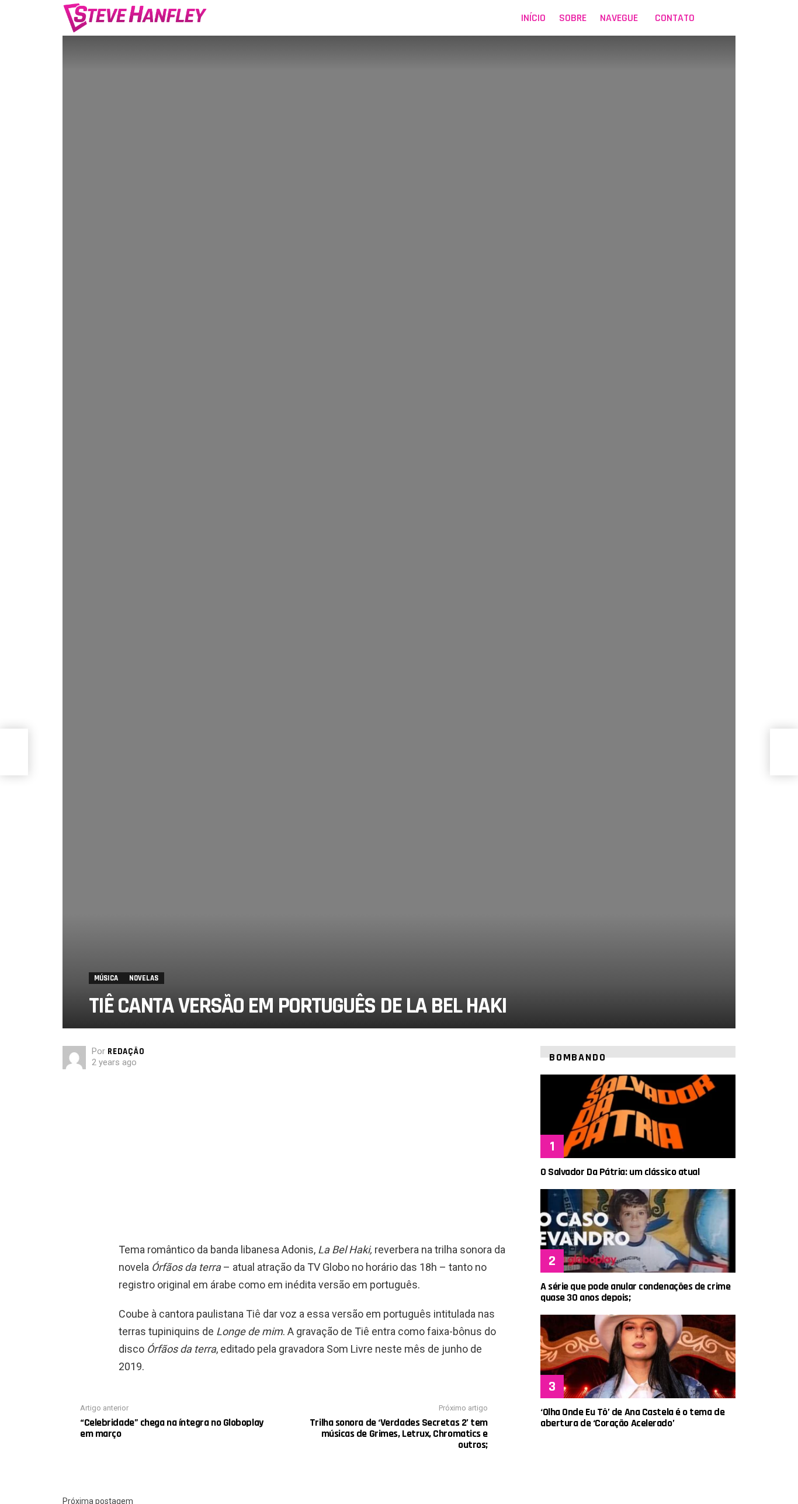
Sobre (573, 18)
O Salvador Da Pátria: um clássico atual (619, 1172)
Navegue (619, 18)
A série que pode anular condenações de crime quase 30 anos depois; (635, 1292)
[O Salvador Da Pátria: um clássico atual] (637, 1116)
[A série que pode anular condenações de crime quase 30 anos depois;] (637, 1231)
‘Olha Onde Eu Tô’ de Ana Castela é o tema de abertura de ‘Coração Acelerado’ (632, 1417)
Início (533, 18)
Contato (675, 18)
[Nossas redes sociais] (711, 18)
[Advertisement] (312, 1159)
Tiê (253, 1314)
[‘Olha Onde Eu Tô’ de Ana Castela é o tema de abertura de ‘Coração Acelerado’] (637, 1356)
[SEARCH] (728, 18)
